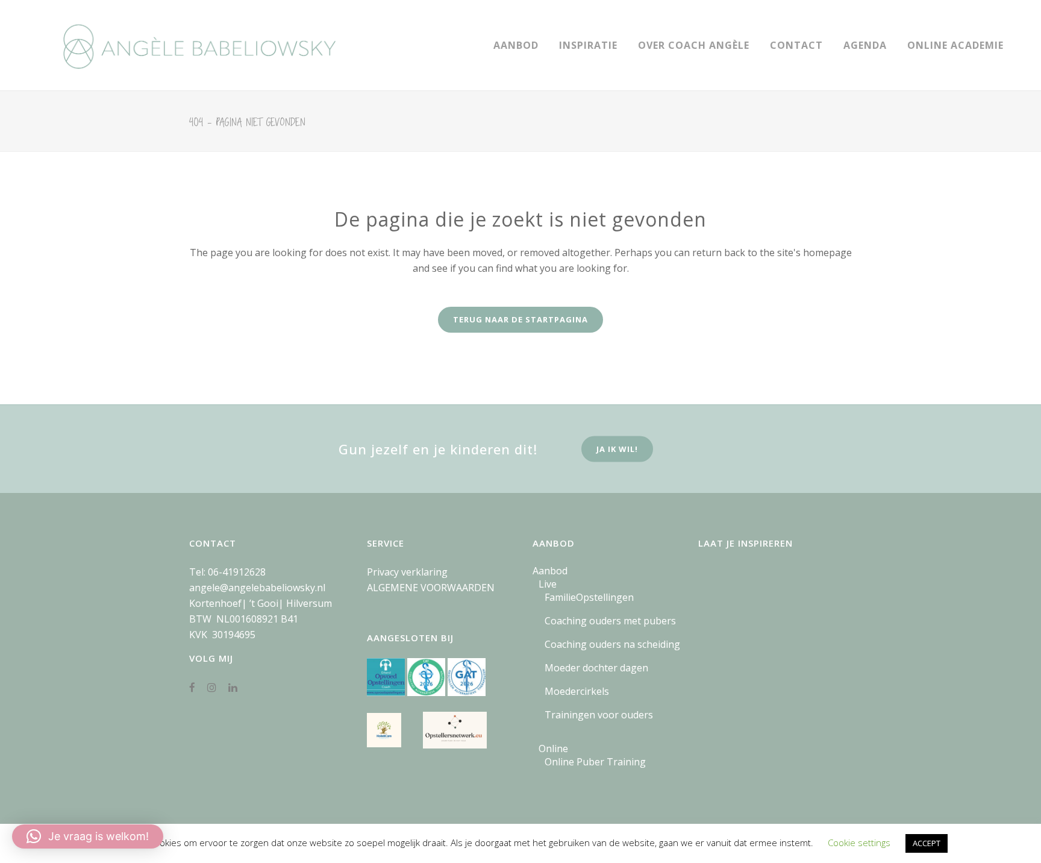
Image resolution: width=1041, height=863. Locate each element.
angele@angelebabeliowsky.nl (257, 587)
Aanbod (550, 570)
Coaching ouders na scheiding (612, 644)
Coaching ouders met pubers (610, 620)
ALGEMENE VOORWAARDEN (431, 587)
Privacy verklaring (407, 572)
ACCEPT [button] (926, 843)
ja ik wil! (617, 449)
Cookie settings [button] (859, 842)
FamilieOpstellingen (589, 597)
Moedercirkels (577, 691)
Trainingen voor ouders (599, 714)
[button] (87, 836)
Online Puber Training (595, 761)
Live (548, 584)
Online (553, 748)
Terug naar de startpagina (520, 319)
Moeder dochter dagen (596, 667)
